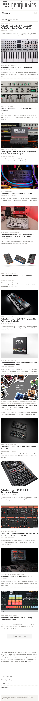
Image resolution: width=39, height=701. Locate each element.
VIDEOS (17, 232)
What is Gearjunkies (6, 676)
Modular (30, 401)
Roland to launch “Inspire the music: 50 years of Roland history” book (19, 363)
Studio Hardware (13, 24)
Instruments (16, 401)
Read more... (28, 661)
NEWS (2, 24)
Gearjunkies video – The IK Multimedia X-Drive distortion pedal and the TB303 (17, 235)
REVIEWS (3, 232)
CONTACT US (5, 683)
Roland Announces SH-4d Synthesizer (16, 193)
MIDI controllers (24, 401)
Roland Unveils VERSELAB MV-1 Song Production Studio (16, 618)
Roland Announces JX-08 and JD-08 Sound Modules (18, 447)
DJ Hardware (9, 401)
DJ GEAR (3, 401)
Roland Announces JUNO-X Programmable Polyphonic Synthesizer (18, 320)
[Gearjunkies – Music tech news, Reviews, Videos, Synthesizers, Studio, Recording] (19, 4)
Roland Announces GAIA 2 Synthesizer (17, 67)
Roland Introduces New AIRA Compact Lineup (16, 276)
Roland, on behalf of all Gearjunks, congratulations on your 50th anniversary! (19, 406)
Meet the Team (5, 687)
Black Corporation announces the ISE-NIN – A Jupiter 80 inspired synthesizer (19, 534)
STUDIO (7, 24)
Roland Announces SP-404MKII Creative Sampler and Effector (17, 491)
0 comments (11, 30)
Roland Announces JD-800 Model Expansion (19, 576)
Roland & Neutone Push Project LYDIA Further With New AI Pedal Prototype (16, 27)
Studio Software (9, 106)
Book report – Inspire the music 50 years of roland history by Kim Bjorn (18, 152)
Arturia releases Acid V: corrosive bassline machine (18, 109)
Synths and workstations (11, 65)
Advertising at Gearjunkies (8, 680)
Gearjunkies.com (7, 697)
